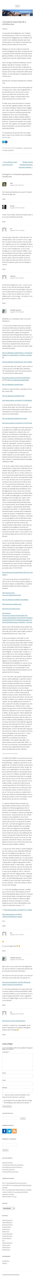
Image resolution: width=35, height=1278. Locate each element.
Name (4, 1073)
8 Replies (4, 29)
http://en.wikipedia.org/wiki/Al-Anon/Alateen (15, 600)
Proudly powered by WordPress (10, 1274)
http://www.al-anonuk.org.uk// (11, 609)
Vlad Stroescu (6, 1249)
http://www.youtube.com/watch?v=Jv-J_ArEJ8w (18, 910)
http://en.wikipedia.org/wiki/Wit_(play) (13, 396)
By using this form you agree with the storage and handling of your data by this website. (18, 1101)
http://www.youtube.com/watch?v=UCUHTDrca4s (17, 423)
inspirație (19, 148)
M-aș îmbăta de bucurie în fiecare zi (12, 1167)
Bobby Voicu (5, 1231)
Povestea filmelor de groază (10, 1172)
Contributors (5, 1261)
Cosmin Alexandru (7, 1234)
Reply (3, 199)
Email (4, 1080)
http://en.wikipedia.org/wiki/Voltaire (12, 384)
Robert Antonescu (7, 1243)
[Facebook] (4, 1131)
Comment (5, 1052)
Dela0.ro (4, 1263)
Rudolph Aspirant (15, 310)
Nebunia (12, 276)
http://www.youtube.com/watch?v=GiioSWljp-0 (16, 378)
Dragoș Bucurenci (7, 1236)
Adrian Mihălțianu (7, 1222)
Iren (3, 1240)
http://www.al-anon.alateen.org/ (11, 604)
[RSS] (14, 1131)
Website (4, 1087)
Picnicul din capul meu (8, 1169)
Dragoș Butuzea (6, 1238)
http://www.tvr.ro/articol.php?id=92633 (13, 1021)
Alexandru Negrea (7, 1225)
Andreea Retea (6, 1227)
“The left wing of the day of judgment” (13, 1165)
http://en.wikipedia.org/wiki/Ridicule (18, 380)
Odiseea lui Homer (7, 1162)
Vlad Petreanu (6, 1247)
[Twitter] (9, 1131)
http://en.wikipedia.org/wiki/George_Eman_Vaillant (17, 362)
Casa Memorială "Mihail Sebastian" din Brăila (18, 1190)
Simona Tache (6, 1245)
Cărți (15, 1196)
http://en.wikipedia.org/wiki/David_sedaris (14, 418)
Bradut (12, 206)
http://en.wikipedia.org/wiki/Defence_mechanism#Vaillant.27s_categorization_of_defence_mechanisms (17, 355)
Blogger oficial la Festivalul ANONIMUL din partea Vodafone (26, 164)
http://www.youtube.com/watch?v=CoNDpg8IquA (17, 400)
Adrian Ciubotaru (9, 150)
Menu (17, 6)
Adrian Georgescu (7, 1220)
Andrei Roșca (6, 1229)
